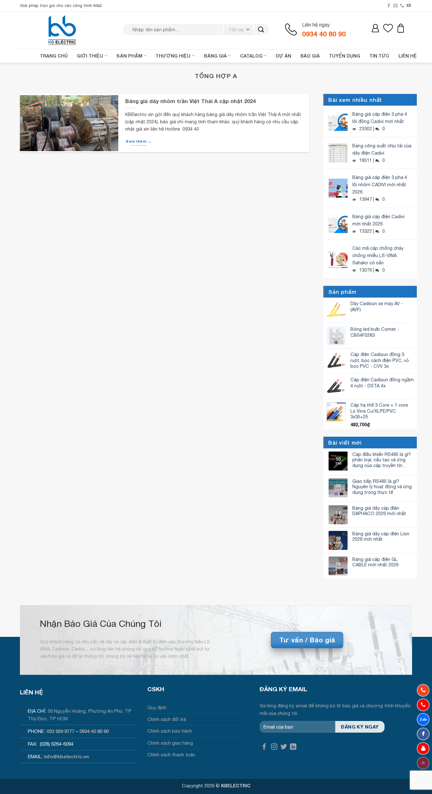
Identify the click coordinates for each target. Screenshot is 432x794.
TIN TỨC (379, 55)
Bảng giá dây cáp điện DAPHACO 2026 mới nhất (379, 510)
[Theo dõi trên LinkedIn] (293, 747)
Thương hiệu (173, 55)
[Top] (423, 763)
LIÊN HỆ (407, 55)
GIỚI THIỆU (90, 55)
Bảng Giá (215, 55)
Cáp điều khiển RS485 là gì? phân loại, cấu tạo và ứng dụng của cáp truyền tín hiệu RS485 (381, 460)
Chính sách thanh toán (171, 754)
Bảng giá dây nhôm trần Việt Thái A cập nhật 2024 (190, 101)
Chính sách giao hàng (170, 743)
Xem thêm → (138, 141)
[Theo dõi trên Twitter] (284, 747)
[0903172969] (423, 719)
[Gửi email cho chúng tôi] (395, 5)
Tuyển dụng (344, 55)
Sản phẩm (129, 55)
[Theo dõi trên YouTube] (409, 5)
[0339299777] (423, 705)
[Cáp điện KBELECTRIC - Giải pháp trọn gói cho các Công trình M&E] (62, 30)
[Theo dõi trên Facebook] (389, 5)
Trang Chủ (54, 55)
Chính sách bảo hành (169, 731)
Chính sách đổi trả (166, 719)
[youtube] (423, 748)
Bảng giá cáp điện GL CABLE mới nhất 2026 (375, 562)
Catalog (251, 55)
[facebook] (423, 734)
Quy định (156, 707)
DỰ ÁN (283, 55)
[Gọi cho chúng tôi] (402, 5)
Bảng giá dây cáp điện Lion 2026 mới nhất (380, 536)
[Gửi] (261, 29)
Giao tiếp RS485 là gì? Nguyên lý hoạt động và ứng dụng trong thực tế (382, 486)
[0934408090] (423, 690)
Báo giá (310, 55)
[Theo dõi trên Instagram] (274, 747)
